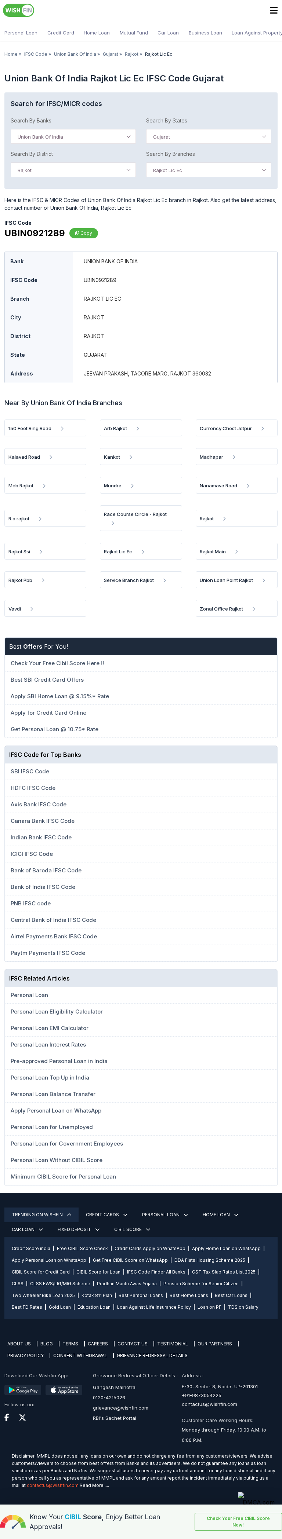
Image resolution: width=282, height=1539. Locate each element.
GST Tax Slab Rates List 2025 (224, 1272)
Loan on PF (209, 1307)
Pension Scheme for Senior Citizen (201, 1283)
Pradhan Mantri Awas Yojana (127, 1283)
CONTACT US (133, 1343)
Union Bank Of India (75, 54)
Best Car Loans (231, 1295)
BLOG (46, 1343)
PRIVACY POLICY (25, 1355)
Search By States (166, 120)
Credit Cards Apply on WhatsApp (150, 1248)
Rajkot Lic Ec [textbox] (167, 170)
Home (11, 54)
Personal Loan (20, 33)
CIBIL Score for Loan (98, 1272)
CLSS (18, 1283)
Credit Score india (31, 1248)
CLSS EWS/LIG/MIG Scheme (60, 1283)
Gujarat (110, 54)
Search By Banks (31, 120)
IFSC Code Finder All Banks (156, 1272)
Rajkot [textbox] (25, 170)
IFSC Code (35, 54)
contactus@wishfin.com (209, 1404)
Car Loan (168, 33)
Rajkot (131, 54)
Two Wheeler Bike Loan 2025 (43, 1295)
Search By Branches (170, 154)
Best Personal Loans (141, 1295)
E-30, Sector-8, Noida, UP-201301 (220, 1386)
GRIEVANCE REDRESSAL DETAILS (152, 1355)
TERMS (70, 1343)
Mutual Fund (134, 33)
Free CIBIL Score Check (82, 1248)
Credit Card (60, 33)
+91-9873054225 (201, 1395)
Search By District (32, 154)
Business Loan (205, 33)
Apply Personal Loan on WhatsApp (49, 1260)
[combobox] (73, 136)
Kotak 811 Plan (97, 1295)
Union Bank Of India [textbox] (40, 137)
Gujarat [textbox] (161, 137)
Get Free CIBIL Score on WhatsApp (130, 1260)
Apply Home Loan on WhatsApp (226, 1248)
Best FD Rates (27, 1307)
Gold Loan (60, 1307)
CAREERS (98, 1343)
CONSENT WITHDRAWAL (80, 1355)
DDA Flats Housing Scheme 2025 (209, 1260)
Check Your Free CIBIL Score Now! (238, 1522)
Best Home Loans (189, 1295)
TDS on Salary (243, 1307)
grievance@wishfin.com (120, 1408)
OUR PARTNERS (215, 1343)
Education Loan (94, 1307)
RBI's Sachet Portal (114, 1418)
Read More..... (94, 1485)
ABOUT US (19, 1343)
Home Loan (97, 33)
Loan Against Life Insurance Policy (154, 1307)
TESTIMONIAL (172, 1343)
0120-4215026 (109, 1397)
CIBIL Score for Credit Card (41, 1272)
